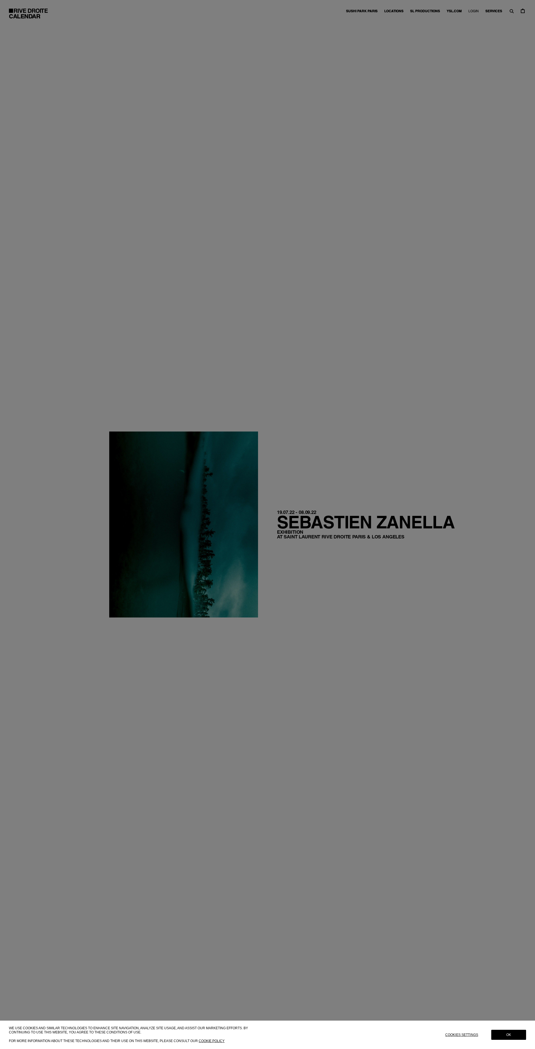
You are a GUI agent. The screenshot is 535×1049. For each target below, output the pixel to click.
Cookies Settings (461, 1035)
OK (508, 1035)
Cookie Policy (212, 1041)
